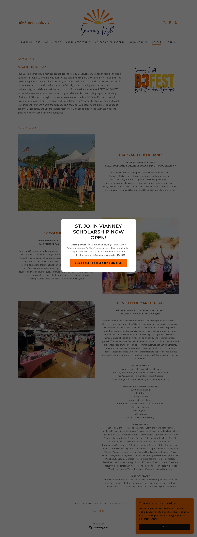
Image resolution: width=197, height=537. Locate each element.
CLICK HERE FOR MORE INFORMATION (98, 263)
